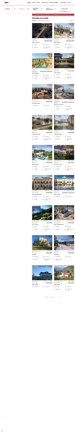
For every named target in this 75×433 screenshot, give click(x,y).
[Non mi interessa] (72, 24)
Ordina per (34, 20)
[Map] (15, 223)
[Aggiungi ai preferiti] (49, 24)
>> (60, 297)
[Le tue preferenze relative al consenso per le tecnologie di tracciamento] (2, 431)
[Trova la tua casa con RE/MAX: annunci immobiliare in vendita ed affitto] (7, 2)
